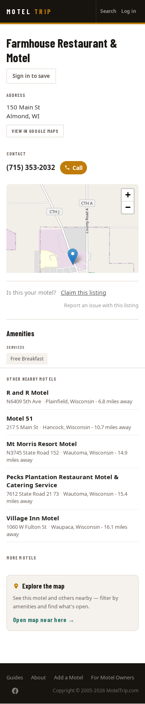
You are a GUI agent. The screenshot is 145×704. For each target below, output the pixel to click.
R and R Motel (27, 392)
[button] (73, 256)
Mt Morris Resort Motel (41, 444)
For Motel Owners (112, 677)
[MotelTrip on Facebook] (15, 691)
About (38, 677)
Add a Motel (68, 677)
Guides (14, 677)
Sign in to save (31, 76)
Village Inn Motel (32, 518)
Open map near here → (44, 619)
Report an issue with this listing (101, 305)
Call (77, 168)
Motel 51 (19, 418)
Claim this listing (83, 292)
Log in (128, 11)
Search (108, 11)
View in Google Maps (35, 131)
